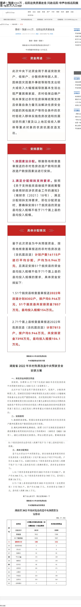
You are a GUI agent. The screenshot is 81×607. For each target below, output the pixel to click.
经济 (62, 12)
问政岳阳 (14, 24)
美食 (43, 12)
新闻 (29, 12)
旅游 (38, 12)
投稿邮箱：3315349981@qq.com (67, 19)
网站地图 (2, 605)
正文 (21, 24)
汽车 (53, 12)
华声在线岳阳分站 (26, 19)
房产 (48, 12)
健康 (67, 12)
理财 (57, 12)
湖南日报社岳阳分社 (9, 19)
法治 (34, 12)
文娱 (72, 12)
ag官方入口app (10, 12)
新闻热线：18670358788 (44, 19)
